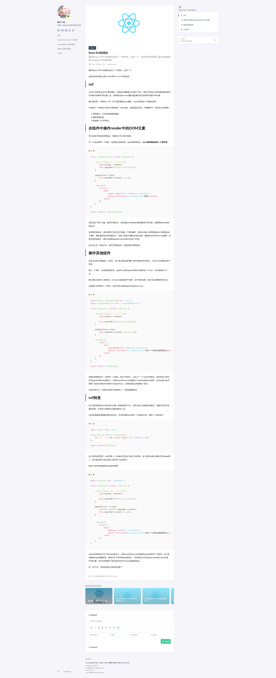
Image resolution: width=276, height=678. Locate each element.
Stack (91, 672)
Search (182, 39)
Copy (167, 151)
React (92, 48)
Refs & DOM (119, 76)
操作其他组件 (188, 25)
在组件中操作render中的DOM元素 (196, 20)
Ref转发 (108, 76)
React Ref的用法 (98, 52)
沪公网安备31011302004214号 (94, 668)
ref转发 (186, 29)
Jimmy (102, 672)
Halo (92, 670)
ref (184, 15)
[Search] (215, 40)
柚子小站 (61, 22)
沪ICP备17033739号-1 (91, 666)
